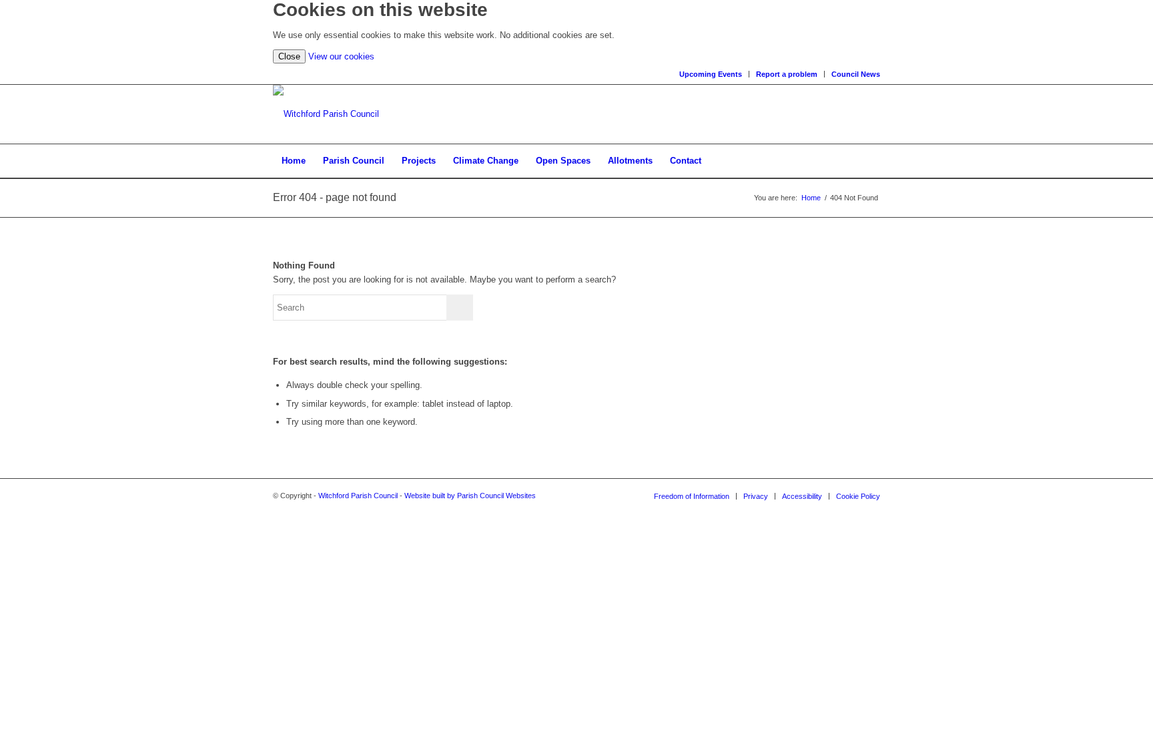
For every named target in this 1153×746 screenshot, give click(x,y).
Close (289, 56)
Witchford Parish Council (358, 496)
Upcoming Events (710, 74)
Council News (855, 74)
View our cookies (341, 56)
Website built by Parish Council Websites (470, 496)
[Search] (871, 161)
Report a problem (786, 74)
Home (811, 198)
